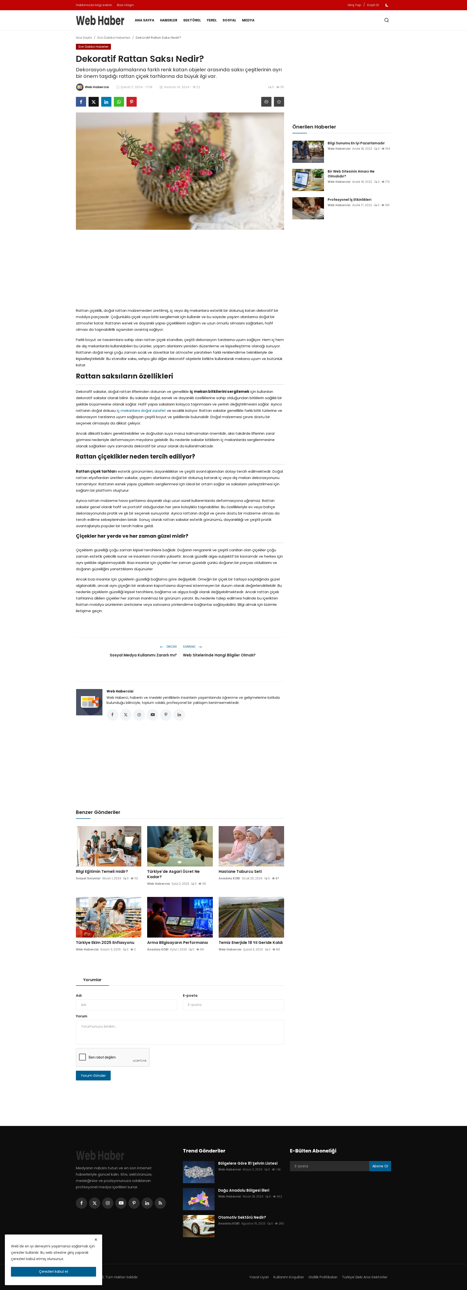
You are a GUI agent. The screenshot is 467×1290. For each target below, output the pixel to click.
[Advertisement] (180, 267)
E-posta (190, 995)
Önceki (171, 647)
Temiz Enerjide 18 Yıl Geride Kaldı (251, 942)
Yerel (212, 20)
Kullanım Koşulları (288, 1277)
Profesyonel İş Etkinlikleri (349, 199)
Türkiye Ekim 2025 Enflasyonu (105, 942)
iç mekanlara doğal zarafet (141, 410)
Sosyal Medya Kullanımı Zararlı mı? (143, 655)
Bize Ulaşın (125, 5)
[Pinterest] (134, 1203)
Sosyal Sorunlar (88, 878)
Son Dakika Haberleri (113, 37)
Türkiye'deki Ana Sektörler (364, 1277)
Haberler (168, 20)
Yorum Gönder (93, 1075)
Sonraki (189, 647)
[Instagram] (107, 1203)
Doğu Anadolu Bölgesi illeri (243, 1190)
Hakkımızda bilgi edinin (94, 5)
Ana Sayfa (144, 20)
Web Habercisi (120, 691)
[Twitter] (94, 1203)
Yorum (81, 1016)
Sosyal (229, 20)
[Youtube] (120, 1203)
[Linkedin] (147, 1203)
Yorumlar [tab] (92, 980)
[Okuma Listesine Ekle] (279, 102)
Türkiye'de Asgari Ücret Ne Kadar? (173, 874)
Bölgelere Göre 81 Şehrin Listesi (248, 1163)
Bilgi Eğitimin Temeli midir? (102, 871)
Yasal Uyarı (259, 1277)
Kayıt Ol (373, 5)
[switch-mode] (387, 5)
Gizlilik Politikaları (322, 1277)
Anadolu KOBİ (229, 878)
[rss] (160, 1203)
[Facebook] (81, 1203)
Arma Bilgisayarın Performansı (177, 942)
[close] (96, 1239)
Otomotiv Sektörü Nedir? (242, 1217)
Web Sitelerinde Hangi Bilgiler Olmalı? (219, 655)
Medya (248, 20)
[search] (386, 20)
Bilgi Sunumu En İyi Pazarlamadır (356, 143)
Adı (79, 995)
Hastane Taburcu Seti (240, 871)
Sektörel (192, 20)
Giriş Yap (354, 5)
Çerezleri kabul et (53, 1271)
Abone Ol (380, 1166)
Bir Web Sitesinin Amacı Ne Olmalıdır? (351, 174)
